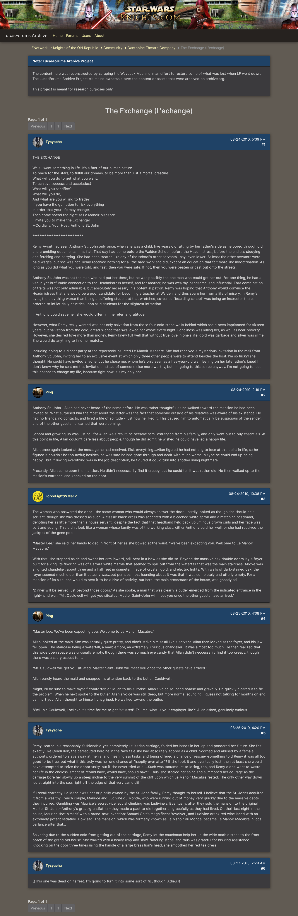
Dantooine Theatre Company (151, 48)
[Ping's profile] (39, 392)
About (99, 35)
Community (112, 48)
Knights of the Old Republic (75, 48)
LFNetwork (39, 48)
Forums (72, 35)
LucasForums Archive (25, 35)
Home (58, 35)
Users (86, 35)
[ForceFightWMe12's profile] (39, 496)
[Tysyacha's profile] (39, 142)
